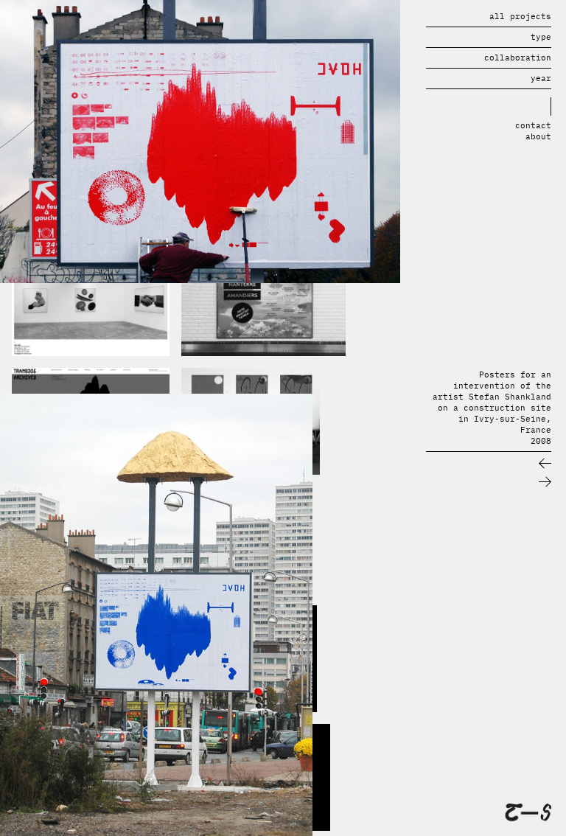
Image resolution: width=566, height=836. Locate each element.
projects (520, 16)
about (538, 136)
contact (533, 125)
